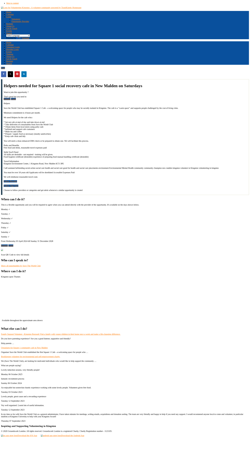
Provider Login (12, 49)
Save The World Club (21, 266)
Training (9, 54)
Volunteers (15, 19)
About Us (10, 26)
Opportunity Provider (20, 21)
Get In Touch (11, 28)
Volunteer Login (13, 47)
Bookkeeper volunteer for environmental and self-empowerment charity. (30, 356)
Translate (25, 38)
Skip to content (12, 3)
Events (9, 31)
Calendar (10, 45)
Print (3, 68)
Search (9, 33)
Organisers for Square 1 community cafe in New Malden (24, 348)
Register (9, 24)
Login (8, 17)
